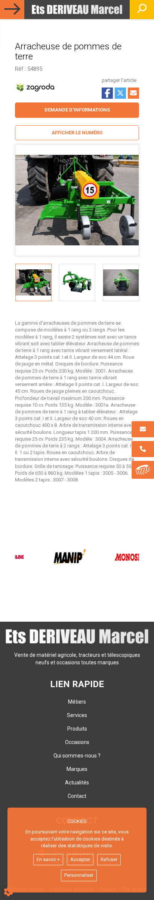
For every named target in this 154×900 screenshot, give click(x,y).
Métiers (77, 702)
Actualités (77, 783)
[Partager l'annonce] (133, 93)
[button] (77, 133)
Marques (77, 769)
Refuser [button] (109, 859)
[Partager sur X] (120, 93)
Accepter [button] (80, 859)
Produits (77, 729)
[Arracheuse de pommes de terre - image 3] (121, 282)
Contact (77, 796)
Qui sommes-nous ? (77, 756)
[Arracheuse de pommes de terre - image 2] (77, 282)
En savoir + (48, 859)
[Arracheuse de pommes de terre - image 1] (33, 282)
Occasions (77, 742)
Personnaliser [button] (78, 875)
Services (77, 715)
